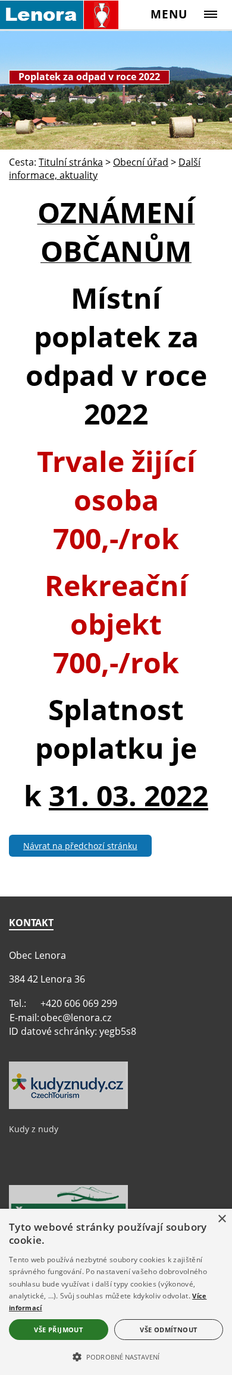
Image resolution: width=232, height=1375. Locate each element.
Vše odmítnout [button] (168, 1329)
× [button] (221, 1219)
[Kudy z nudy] (68, 1106)
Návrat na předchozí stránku (80, 845)
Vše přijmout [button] (58, 1329)
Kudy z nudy (33, 1129)
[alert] (116, 1292)
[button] (116, 1356)
